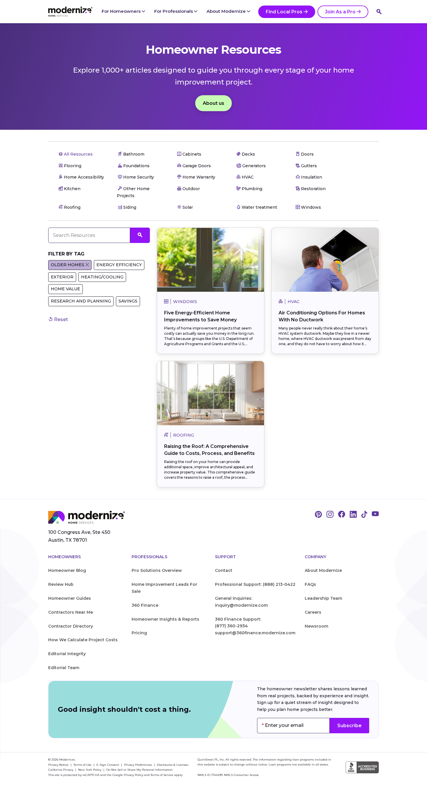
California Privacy (61, 770)
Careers (313, 612)
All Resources (78, 154)
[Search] (379, 11)
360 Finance (145, 605)
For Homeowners (122, 11)
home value (65, 288)
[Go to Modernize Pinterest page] (318, 514)
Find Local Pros (284, 12)
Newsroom (316, 626)
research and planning (81, 301)
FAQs (310, 584)
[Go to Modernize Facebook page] (341, 514)
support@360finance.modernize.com (255, 632)
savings (128, 301)
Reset (60, 319)
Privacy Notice (58, 765)
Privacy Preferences (138, 765)
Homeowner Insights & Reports (165, 619)
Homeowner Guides (69, 598)
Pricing (139, 632)
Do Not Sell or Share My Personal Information (139, 770)
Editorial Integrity (67, 653)
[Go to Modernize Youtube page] (375, 514)
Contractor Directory (70, 626)
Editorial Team (63, 667)
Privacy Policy (133, 775)
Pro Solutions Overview (157, 570)
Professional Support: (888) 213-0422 (255, 584)
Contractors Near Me (70, 612)
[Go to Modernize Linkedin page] (353, 514)
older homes (67, 264)
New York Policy (90, 770)
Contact (223, 570)
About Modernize (227, 11)
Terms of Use (82, 765)
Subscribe (349, 725)
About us (213, 103)
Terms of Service (161, 775)
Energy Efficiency (119, 264)
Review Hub (60, 584)
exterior (62, 277)
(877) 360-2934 (231, 625)
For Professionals (174, 11)
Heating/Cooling (102, 277)
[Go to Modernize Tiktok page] (364, 514)
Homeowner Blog (67, 570)
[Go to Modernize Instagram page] (329, 514)
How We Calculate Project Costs (83, 639)
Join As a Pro (340, 12)
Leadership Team (323, 598)
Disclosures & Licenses (172, 765)
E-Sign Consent (108, 765)
